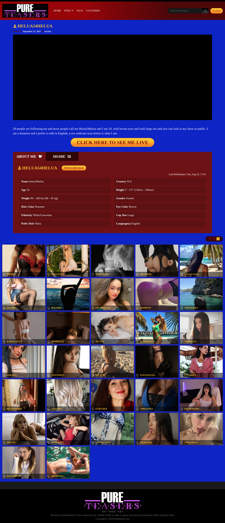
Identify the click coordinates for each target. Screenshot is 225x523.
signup (216, 10)
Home (57, 10)
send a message (74, 168)
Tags (79, 10)
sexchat (47, 31)
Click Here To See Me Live (112, 142)
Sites (67, 10)
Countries (93, 10)
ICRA (120, 511)
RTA (104, 511)
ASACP (112, 511)
